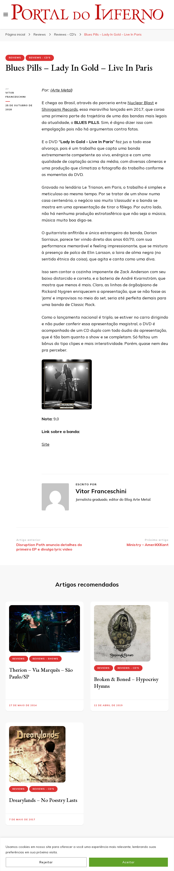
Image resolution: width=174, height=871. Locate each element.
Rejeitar (46, 862)
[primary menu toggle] (5, 14)
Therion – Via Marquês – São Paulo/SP (41, 673)
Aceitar (128, 862)
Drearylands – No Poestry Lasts (43, 800)
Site (45, 444)
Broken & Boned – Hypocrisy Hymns (126, 682)
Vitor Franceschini (15, 94)
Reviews (15, 57)
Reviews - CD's (40, 57)
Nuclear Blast (141, 102)
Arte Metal (61, 90)
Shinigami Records (60, 109)
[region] (87, 854)
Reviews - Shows (45, 658)
